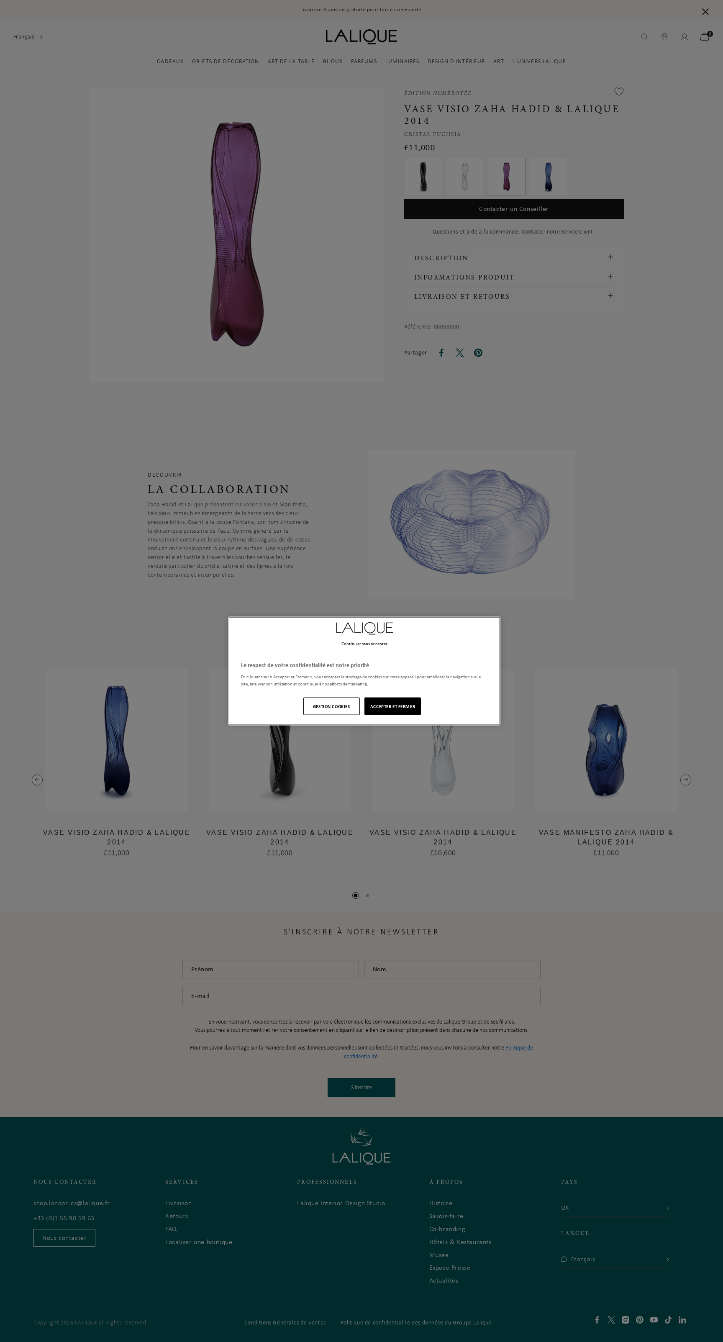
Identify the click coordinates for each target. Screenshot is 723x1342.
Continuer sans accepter (364, 643)
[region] (364, 671)
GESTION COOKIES (331, 706)
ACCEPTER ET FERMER (392, 706)
